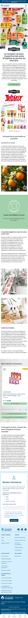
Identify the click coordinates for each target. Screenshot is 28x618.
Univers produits (5, 535)
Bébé (2, 537)
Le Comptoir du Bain (7, 391)
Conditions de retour (18, 613)
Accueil (3, 616)
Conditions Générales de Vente (7, 613)
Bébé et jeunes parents (20, 537)
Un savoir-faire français (6, 578)
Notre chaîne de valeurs (6, 580)
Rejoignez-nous (19, 597)
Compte (19, 616)
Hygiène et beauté (5, 543)
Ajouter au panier (16, 403)
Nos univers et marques (6, 583)
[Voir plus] (14, 110)
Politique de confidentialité (18, 515)
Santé (2, 540)
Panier (25, 616)
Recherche (15, 616)
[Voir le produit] (15, 378)
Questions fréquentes (6, 559)
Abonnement (18, 556)
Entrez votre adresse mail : (9, 504)
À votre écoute (5, 553)
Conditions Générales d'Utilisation (19, 612)
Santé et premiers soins (20, 540)
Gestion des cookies (5, 570)
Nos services (18, 553)
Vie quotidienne (18, 550)
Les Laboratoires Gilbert (6, 574)
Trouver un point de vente (15, 413)
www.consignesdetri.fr (5, 609)
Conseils (17, 535)
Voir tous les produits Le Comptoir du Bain (13, 417)
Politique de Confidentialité (6, 612)
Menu (9, 616)
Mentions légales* (14, 516)
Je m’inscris (14, 520)
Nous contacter (4, 556)
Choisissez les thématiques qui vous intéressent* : (12, 493)
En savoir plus (14, 84)
